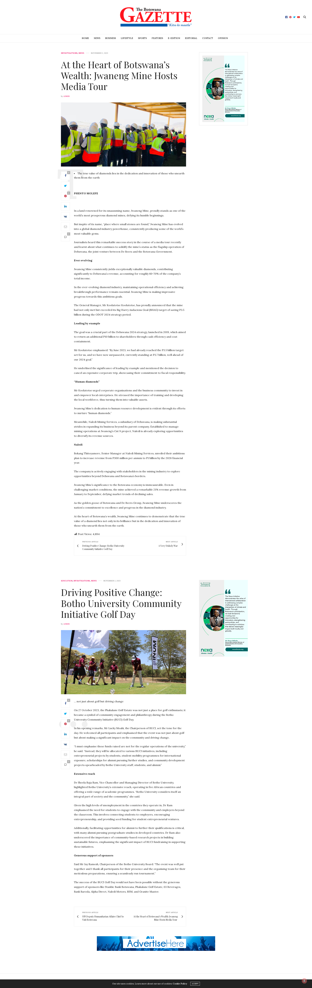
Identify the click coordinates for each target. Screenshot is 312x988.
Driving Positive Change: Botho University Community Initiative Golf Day (121, 603)
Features (157, 38)
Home (85, 38)
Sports (142, 38)
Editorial (191, 38)
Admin (66, 96)
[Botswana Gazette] (156, 17)
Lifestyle (127, 38)
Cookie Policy (180, 983)
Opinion (223, 38)
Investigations (69, 53)
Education (66, 581)
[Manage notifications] (304, 980)
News (97, 38)
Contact (207, 38)
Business (110, 38)
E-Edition (174, 38)
